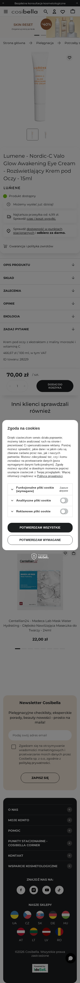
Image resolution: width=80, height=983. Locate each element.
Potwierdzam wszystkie (40, 527)
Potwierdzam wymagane (40, 540)
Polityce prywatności (50, 476)
